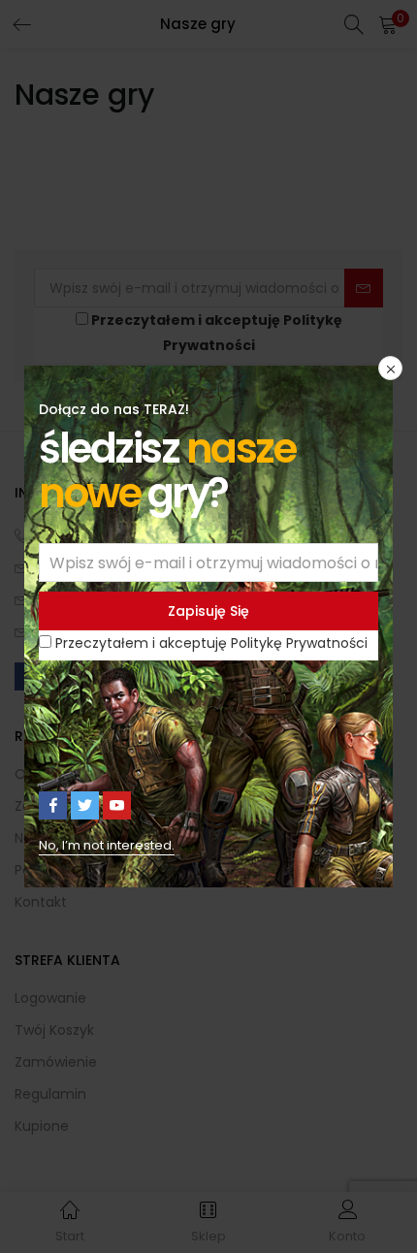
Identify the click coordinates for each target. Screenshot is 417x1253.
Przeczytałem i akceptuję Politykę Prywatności (211, 643)
